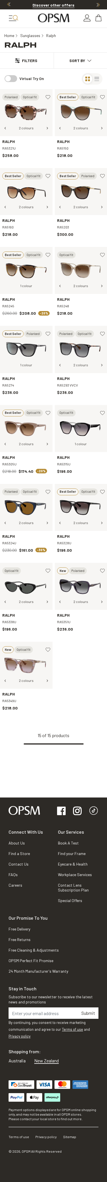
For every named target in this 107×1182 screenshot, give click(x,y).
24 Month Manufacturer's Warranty (38, 971)
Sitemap (69, 1137)
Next (98, 4)
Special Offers (70, 900)
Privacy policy (20, 1036)
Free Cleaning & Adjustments (34, 950)
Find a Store (19, 853)
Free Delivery (19, 929)
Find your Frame (72, 853)
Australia (17, 1060)
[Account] (87, 18)
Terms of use (72, 1029)
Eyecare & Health (73, 864)
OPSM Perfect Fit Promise (31, 960)
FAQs (13, 874)
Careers (15, 885)
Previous (9, 4)
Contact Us (19, 864)
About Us (17, 843)
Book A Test (68, 843)
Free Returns (20, 939)
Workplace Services (75, 874)
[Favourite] (48, 97)
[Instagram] (77, 811)
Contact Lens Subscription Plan (73, 887)
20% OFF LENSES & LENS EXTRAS (53, 5)
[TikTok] (93, 811)
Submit (88, 1013)
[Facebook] (61, 811)
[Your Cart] (99, 18)
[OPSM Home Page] (24, 809)
